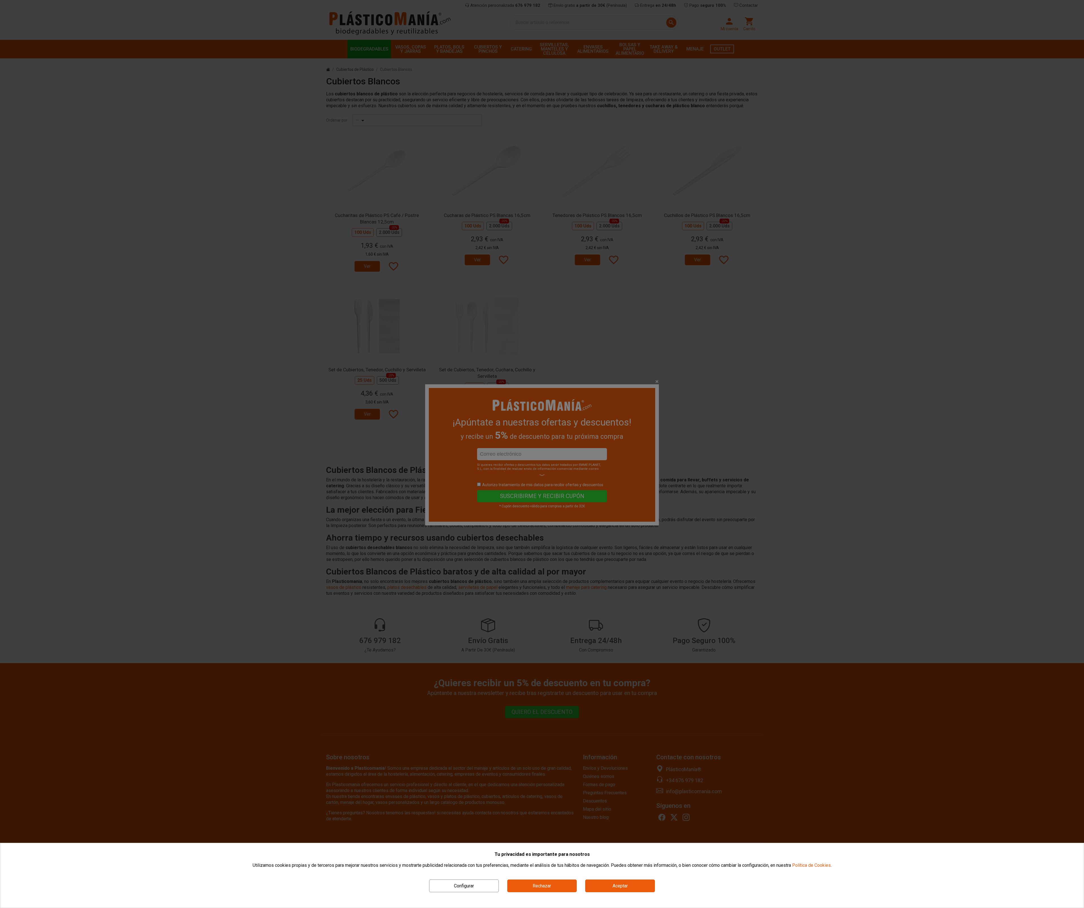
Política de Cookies (811, 865)
